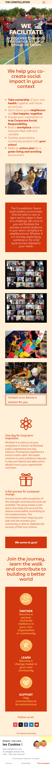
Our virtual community (26, 733)
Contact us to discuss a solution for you (22, 400)
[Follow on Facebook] (26, 725)
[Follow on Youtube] (37, 725)
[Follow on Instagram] (15, 725)
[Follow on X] (21, 725)
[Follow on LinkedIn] (31, 725)
